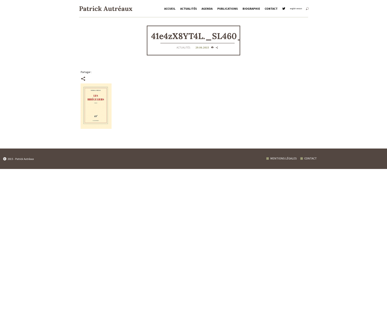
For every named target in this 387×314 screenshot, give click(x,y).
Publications (227, 8)
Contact (271, 8)
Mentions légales (283, 158)
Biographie (251, 8)
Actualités (188, 8)
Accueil (170, 8)
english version (296, 8)
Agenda (207, 8)
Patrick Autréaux (105, 8)
